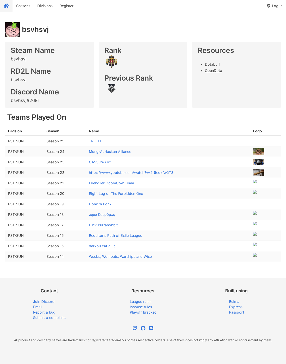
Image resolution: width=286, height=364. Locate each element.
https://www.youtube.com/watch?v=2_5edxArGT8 (131, 172)
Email (37, 307)
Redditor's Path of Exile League (115, 235)
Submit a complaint (49, 317)
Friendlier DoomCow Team (111, 183)
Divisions (45, 6)
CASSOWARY (100, 162)
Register (67, 6)
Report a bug (44, 312)
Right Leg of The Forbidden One (116, 193)
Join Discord (44, 301)
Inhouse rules (141, 307)
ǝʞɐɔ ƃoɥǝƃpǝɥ (102, 214)
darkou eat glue (102, 246)
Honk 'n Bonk (100, 204)
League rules (140, 301)
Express (235, 307)
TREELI (95, 141)
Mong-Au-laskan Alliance (110, 151)
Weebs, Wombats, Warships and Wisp (120, 256)
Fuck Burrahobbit (103, 225)
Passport (236, 312)
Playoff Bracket (143, 312)
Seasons (23, 6)
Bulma (234, 301)
